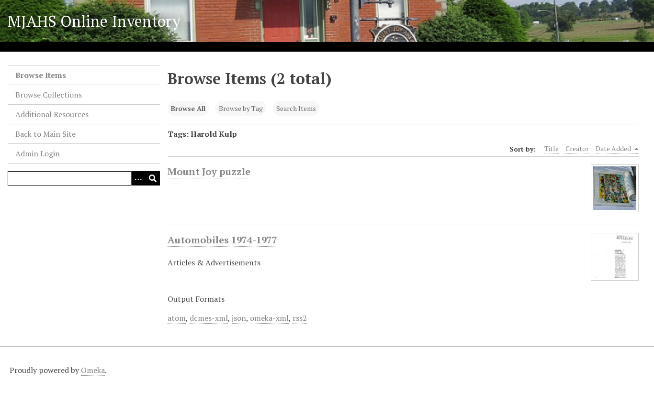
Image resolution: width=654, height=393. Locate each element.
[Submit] (153, 178)
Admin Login (37, 153)
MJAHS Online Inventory (94, 21)
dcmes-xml (209, 318)
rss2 (300, 318)
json (239, 318)
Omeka (93, 370)
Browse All (188, 108)
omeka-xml (269, 318)
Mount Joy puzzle (209, 171)
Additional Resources (52, 114)
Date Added (614, 148)
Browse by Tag (241, 108)
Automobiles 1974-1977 (222, 239)
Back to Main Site (45, 134)
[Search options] (138, 178)
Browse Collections (48, 94)
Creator (577, 148)
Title (551, 148)
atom (177, 318)
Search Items (296, 108)
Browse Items (40, 75)
